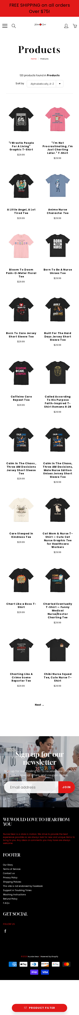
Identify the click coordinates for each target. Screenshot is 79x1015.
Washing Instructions (14, 894)
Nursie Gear (33, 956)
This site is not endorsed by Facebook (23, 886)
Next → (39, 704)
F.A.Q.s (6, 903)
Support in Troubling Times (17, 890)
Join (66, 787)
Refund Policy (10, 898)
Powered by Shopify (49, 956)
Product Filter (42, 1008)
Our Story (8, 864)
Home (34, 59)
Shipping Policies (12, 881)
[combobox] (45, 83)
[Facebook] (5, 931)
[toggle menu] (4, 26)
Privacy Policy (10, 877)
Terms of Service (11, 869)
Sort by (20, 83)
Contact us (9, 873)
